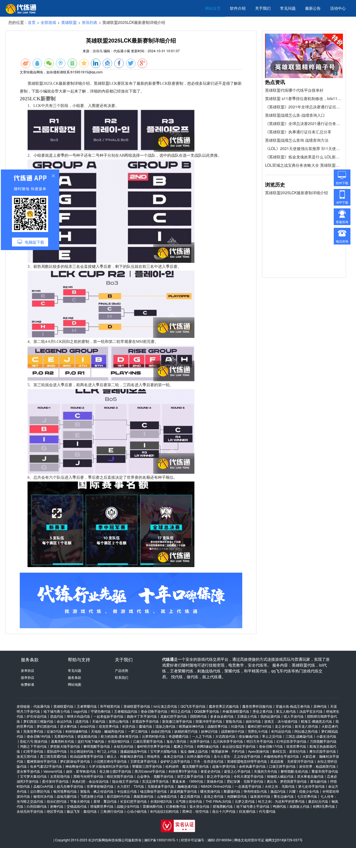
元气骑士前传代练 (188, 801)
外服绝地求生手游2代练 (281, 756)
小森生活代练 (326, 736)
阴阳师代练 (198, 716)
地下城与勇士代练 (56, 711)
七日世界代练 (307, 796)
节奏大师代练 (80, 801)
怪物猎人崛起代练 (280, 776)
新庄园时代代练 (118, 796)
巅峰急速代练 (187, 786)
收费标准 (27, 684)
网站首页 (213, 8)
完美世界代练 (33, 731)
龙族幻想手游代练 (173, 716)
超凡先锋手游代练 (70, 786)
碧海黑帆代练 (223, 806)
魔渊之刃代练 (184, 746)
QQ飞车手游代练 (193, 706)
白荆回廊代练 (37, 806)
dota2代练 (87, 726)
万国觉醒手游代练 (323, 741)
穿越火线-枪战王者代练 (293, 706)
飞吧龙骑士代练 (91, 796)
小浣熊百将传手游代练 (110, 761)
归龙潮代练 (247, 811)
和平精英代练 (110, 706)
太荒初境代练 (60, 776)
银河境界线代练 (65, 791)
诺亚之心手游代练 (237, 771)
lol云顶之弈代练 (165, 706)
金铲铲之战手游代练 (175, 761)
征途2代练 (54, 731)
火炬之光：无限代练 (280, 786)
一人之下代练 (202, 736)
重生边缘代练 (284, 796)
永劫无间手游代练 (30, 811)
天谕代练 (98, 721)
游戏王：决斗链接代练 (281, 721)
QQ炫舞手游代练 (206, 711)
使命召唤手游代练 (154, 711)
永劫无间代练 (123, 746)
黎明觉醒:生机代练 (294, 771)
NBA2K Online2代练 (216, 786)
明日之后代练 (181, 711)
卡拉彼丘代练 (127, 791)
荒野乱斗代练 (258, 731)
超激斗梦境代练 (224, 766)
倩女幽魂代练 (249, 736)
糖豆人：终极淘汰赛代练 (125, 756)
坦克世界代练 (109, 726)
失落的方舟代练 (265, 771)
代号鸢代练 (267, 811)
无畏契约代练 (64, 736)
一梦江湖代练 (138, 731)
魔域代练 (145, 726)
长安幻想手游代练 (133, 801)
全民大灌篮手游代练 (249, 776)
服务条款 (74, 677)
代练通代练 (41, 706)
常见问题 (288, 8)
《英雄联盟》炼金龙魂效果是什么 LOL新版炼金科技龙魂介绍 (304, 156)
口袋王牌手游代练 (282, 766)
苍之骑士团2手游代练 (115, 771)
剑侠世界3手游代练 (183, 771)
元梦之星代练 (245, 801)
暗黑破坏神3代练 (191, 726)
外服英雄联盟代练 (235, 711)
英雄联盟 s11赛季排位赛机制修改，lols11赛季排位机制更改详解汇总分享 (304, 98)
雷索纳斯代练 (153, 806)
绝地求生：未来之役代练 (165, 756)
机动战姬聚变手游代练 (86, 756)
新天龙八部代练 (306, 726)
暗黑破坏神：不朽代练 (228, 751)
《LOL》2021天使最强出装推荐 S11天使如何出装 (304, 148)
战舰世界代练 (217, 726)
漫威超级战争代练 (133, 751)
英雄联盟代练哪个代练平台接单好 (294, 90)
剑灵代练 (128, 726)
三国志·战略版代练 (299, 736)
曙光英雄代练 (210, 791)
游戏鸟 (98, 50)
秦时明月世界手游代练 (153, 746)
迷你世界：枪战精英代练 (317, 766)
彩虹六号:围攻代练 (34, 741)
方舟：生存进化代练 (209, 761)
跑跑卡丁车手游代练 (142, 716)
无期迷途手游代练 (160, 786)
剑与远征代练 (281, 731)
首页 (32, 22)
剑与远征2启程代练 (164, 811)
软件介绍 (238, 8)
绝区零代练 (55, 811)
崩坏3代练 (253, 721)
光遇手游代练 (200, 741)
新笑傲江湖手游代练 (177, 721)
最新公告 (313, 8)
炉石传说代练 (37, 716)
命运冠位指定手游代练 (239, 746)
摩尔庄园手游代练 (322, 751)
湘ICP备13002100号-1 (161, 839)
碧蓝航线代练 (87, 736)
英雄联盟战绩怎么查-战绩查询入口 (295, 115)
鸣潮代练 (279, 806)
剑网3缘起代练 (208, 746)
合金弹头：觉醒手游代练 (155, 776)
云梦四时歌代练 (153, 736)
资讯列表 (89, 22)
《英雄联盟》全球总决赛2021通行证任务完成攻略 (304, 123)
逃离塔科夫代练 (62, 741)
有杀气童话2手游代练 (46, 766)
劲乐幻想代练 (57, 801)
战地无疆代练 (67, 796)
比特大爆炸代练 (198, 756)
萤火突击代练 (199, 806)
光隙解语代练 (237, 796)
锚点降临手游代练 (153, 791)
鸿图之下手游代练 (33, 746)
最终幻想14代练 (259, 726)
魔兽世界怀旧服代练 (257, 706)
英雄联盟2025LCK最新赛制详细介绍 (296, 192)
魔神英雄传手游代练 (42, 761)
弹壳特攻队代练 (255, 791)
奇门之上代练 (107, 751)
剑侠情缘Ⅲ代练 (76, 731)
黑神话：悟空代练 (195, 811)
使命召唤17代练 (271, 746)
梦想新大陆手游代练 (65, 746)
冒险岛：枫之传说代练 (96, 791)
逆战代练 (56, 716)
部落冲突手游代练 (209, 721)
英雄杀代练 (215, 781)
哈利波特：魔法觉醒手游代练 (187, 766)
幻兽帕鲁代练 (176, 806)
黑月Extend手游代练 (150, 771)
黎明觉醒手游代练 (96, 746)
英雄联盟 (69, 22)
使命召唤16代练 (39, 736)
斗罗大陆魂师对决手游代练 (109, 766)
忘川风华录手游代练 (228, 741)
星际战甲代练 (57, 751)
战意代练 (82, 721)
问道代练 (237, 726)
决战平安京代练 (311, 711)
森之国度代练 (190, 796)
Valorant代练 (53, 771)
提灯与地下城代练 (91, 741)
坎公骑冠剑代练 (81, 751)
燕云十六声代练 (224, 811)
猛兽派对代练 (260, 796)
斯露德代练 (232, 791)
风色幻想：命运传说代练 (90, 781)
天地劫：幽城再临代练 (107, 731)
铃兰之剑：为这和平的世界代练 (281, 801)
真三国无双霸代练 (53, 756)
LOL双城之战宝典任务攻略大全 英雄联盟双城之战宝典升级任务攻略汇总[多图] (304, 165)
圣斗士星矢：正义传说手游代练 (237, 756)
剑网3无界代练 (324, 806)
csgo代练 (80, 711)
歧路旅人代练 (300, 806)
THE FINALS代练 (218, 801)
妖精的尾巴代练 (186, 731)
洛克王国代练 (27, 756)
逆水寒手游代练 (28, 771)
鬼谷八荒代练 (176, 741)
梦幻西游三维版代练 (38, 721)
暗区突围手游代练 (120, 776)
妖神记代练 (209, 731)
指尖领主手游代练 (125, 781)
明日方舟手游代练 (259, 741)
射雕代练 (56, 806)
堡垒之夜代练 (263, 711)
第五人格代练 (286, 711)
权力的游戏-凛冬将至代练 (120, 736)
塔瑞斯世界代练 (101, 806)
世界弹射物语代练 (100, 786)
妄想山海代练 (119, 721)
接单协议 (27, 677)
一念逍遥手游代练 (248, 786)
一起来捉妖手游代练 (108, 716)
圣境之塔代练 (214, 796)
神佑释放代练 (75, 766)
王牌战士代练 (247, 716)
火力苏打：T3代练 (130, 786)
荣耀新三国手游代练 (147, 766)
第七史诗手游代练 (311, 786)
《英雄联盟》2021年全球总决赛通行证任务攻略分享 (304, 106)
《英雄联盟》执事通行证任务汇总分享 (298, 131)
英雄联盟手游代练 (136, 706)
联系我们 (121, 677)
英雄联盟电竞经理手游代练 (247, 761)
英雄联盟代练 (63, 706)
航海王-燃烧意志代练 (316, 721)
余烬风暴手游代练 (252, 766)
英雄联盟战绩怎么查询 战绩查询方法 (296, 140)
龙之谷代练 (283, 726)
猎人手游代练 (294, 716)
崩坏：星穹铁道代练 (81, 771)
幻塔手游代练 (33, 751)
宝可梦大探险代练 (163, 751)
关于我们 (263, 8)
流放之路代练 (165, 726)
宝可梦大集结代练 (33, 776)
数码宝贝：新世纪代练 (289, 751)
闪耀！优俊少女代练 (304, 791)
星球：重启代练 (105, 801)
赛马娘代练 (318, 781)
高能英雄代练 (144, 796)
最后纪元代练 (318, 801)
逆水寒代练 (68, 726)
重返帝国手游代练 (325, 771)
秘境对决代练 (43, 796)
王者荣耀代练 (87, 706)
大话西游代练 (225, 736)
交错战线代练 (77, 806)
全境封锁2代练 (119, 741)
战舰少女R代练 (128, 806)
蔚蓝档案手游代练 (183, 791)
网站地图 (74, 684)
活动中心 (338, 8)
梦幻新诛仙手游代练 (75, 761)
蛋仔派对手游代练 (55, 781)
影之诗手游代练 (218, 776)
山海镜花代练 (167, 796)
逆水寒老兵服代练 (310, 776)
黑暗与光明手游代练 (88, 776)
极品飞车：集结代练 (82, 811)
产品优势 (121, 670)
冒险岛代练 (234, 721)
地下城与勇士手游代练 (253, 806)
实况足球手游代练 (155, 781)
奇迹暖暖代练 (179, 736)
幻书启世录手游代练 (291, 741)
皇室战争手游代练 (145, 721)
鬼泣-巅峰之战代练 (194, 751)
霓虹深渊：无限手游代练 (245, 781)
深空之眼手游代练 (190, 776)
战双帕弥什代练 (232, 731)
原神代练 (320, 706)
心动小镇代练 (137, 811)
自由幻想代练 (161, 731)
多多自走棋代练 (222, 716)
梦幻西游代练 (47, 726)
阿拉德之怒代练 (306, 731)
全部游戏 (48, 22)
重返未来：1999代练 (187, 781)
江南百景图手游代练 (148, 741)
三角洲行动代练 (111, 811)
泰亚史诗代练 (211, 771)
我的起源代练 (270, 716)
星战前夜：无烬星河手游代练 (292, 761)
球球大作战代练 (78, 716)
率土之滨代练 (272, 736)
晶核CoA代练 (43, 786)
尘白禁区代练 (40, 791)
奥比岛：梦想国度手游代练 (287, 781)
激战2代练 (278, 791)
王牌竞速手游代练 (143, 761)
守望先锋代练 (101, 711)
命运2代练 (64, 721)
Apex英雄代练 (258, 751)
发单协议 (27, 670)
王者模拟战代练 (125, 711)
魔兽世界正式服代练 (224, 706)
